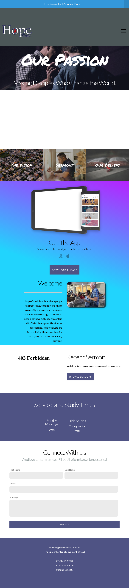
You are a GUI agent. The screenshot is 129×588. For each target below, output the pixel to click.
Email (12, 483)
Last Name (69, 470)
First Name (14, 470)
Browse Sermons (80, 376)
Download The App (64, 270)
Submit (64, 524)
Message (13, 497)
